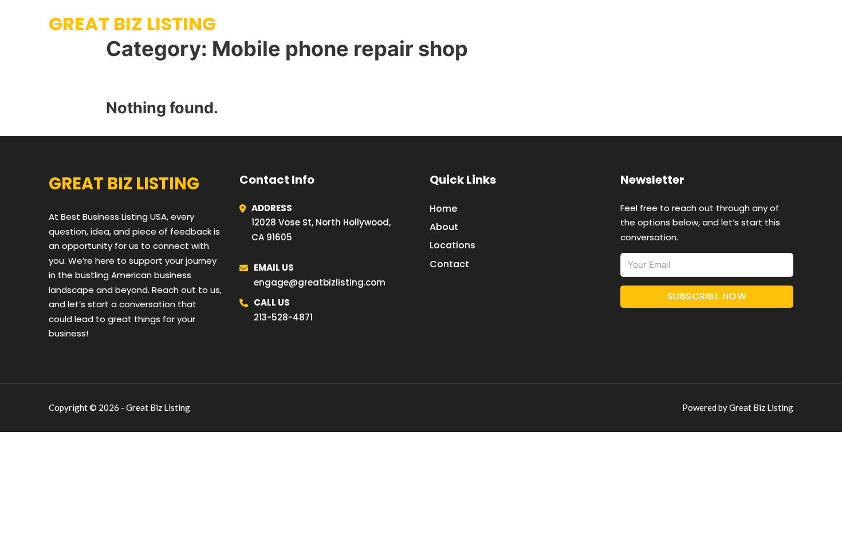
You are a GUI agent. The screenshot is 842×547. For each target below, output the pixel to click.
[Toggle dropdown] (789, 24)
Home (652, 24)
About (444, 226)
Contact (449, 264)
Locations (707, 24)
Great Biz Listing (132, 24)
